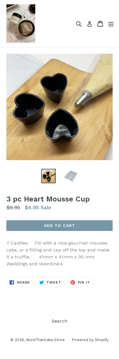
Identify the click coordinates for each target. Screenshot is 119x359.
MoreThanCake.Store (46, 340)
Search (59, 321)
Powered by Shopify (90, 340)
